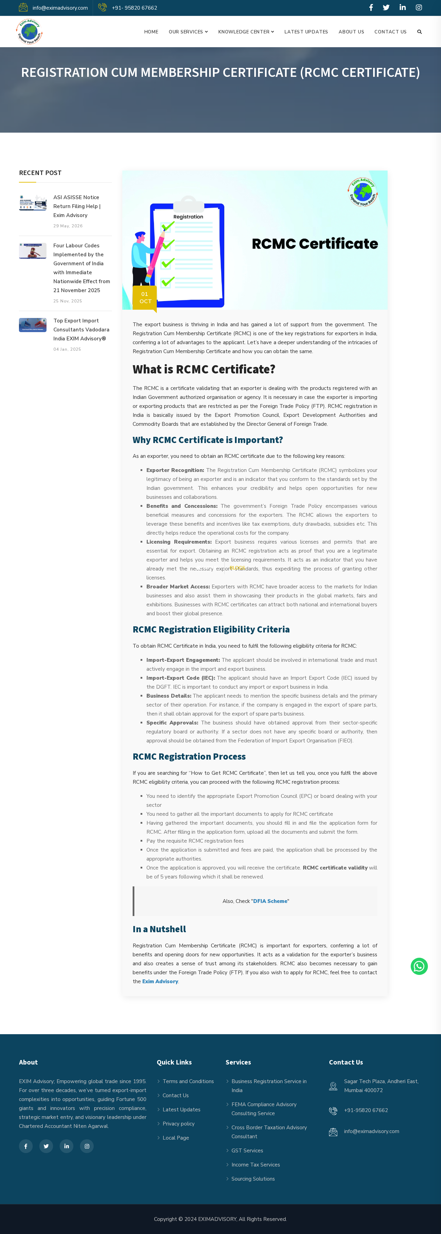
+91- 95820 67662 (134, 7)
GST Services (247, 1150)
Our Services (186, 32)
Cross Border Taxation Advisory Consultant (269, 1132)
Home (151, 32)
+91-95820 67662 (366, 1110)
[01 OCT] (255, 239)
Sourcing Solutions (253, 1178)
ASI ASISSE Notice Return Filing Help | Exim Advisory (77, 206)
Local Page (176, 1137)
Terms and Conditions (188, 1081)
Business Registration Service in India (269, 1086)
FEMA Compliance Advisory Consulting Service (264, 1109)
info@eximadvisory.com (60, 7)
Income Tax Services (256, 1164)
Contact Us (391, 32)
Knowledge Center (243, 32)
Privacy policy (179, 1123)
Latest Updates (306, 32)
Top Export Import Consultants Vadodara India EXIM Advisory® (81, 329)
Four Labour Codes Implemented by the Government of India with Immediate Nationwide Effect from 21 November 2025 (81, 268)
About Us (351, 32)
